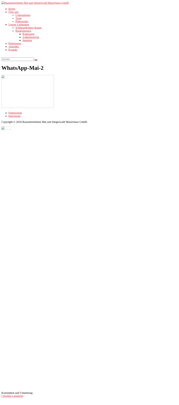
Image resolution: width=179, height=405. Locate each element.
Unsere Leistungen (18, 24)
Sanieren (27, 40)
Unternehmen (22, 15)
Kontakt (12, 49)
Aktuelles (13, 46)
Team (18, 18)
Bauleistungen (23, 30)
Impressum (14, 115)
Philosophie (21, 21)
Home (11, 8)
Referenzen (14, 43)
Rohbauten (28, 34)
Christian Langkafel (12, 396)
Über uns (13, 11)
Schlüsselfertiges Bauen (28, 27)
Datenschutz (15, 112)
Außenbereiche (30, 37)
